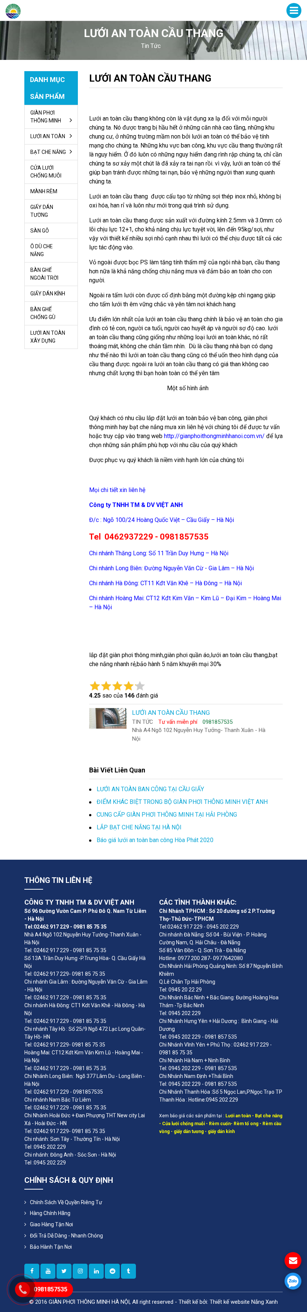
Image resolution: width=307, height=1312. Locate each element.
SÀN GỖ (39, 231)
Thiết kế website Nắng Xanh (244, 1302)
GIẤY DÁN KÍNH (47, 294)
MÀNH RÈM (43, 191)
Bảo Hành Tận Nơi (51, 1247)
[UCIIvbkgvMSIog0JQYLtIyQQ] (47, 1271)
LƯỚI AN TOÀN (47, 136)
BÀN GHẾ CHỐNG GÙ (42, 313)
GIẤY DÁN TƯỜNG (41, 211)
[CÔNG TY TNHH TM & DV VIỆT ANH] (13, 10)
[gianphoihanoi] (112, 1271)
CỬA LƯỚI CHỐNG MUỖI (45, 172)
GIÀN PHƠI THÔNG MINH (45, 117)
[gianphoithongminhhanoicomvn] (96, 1271)
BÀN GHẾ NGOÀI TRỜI (44, 274)
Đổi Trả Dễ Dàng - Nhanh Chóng (66, 1236)
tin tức (151, 45)
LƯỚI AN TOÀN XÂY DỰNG (47, 337)
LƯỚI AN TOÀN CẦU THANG (150, 78)
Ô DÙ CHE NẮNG (41, 250)
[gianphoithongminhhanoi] (128, 1271)
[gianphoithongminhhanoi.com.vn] (80, 1271)
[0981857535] (293, 1281)
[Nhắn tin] (293, 1260)
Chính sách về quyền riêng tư (66, 1202)
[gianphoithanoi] (64, 1271)
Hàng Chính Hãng (50, 1213)
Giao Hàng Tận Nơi (51, 1224)
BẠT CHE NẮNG (48, 152)
